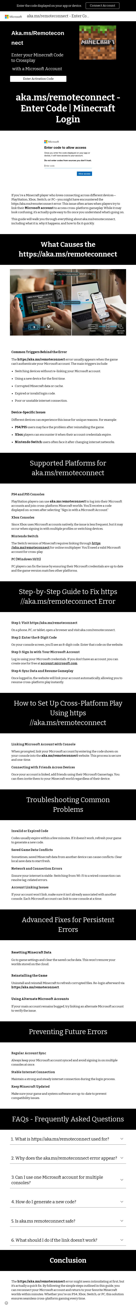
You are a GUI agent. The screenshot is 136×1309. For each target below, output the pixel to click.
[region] (68, 5)
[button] (122, 1139)
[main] (38, 37)
